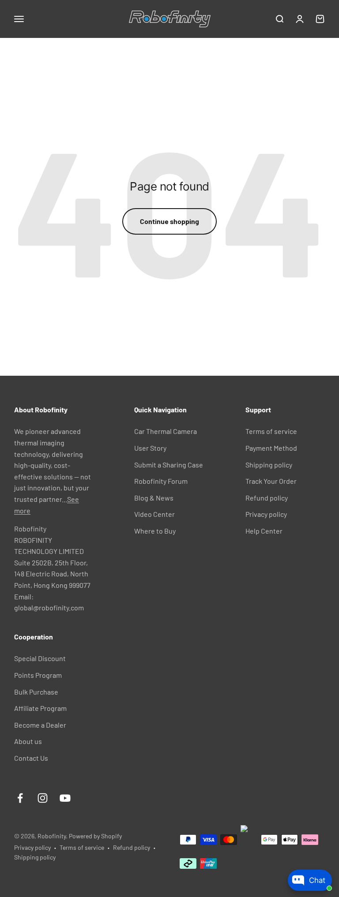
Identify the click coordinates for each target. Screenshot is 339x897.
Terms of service (271, 431)
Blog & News (153, 497)
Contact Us (31, 758)
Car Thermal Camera (165, 431)
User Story (150, 448)
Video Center (154, 514)
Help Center (263, 531)
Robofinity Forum (161, 481)
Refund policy (266, 497)
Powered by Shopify (95, 836)
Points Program (38, 675)
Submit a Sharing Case (168, 464)
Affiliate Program (40, 708)
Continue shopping (169, 221)
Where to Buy (155, 531)
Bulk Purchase (36, 692)
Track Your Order (271, 481)
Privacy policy (266, 514)
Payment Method (271, 448)
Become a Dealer (40, 725)
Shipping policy (268, 464)
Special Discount (40, 658)
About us (28, 741)
